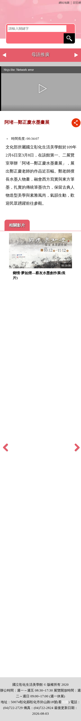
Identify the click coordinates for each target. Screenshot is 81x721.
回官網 (77, 2)
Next (76, 55)
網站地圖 (64, 2)
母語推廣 (41, 54)
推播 (76, 123)
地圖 (65, 702)
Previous (4, 55)
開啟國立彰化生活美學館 (40, 14)
